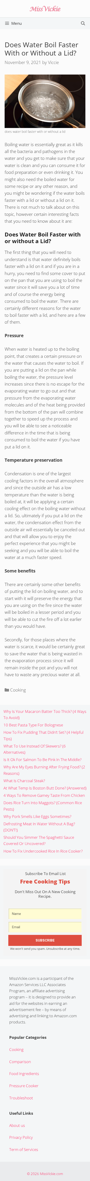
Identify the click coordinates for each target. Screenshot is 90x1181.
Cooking (18, 690)
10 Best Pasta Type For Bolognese (33, 725)
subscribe (45, 940)
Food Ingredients (24, 1073)
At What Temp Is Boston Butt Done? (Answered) (45, 788)
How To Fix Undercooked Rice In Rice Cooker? (43, 851)
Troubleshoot (21, 1097)
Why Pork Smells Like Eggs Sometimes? (37, 816)
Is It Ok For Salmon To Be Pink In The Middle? (42, 759)
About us (17, 1125)
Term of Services (23, 1149)
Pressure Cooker (24, 1085)
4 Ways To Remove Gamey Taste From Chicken (44, 795)
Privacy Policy (21, 1137)
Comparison (20, 1061)
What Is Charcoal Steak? (24, 780)
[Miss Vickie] (45, 8)
